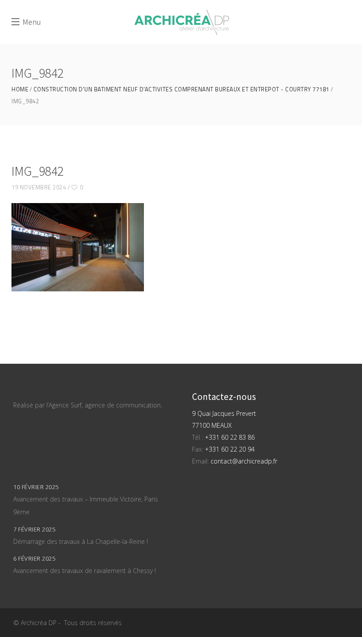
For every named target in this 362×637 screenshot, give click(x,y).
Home (19, 89)
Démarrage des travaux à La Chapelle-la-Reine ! (80, 541)
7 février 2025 (34, 529)
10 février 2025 (36, 487)
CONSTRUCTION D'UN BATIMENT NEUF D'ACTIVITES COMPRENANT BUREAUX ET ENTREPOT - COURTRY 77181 (181, 89)
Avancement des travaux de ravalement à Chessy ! (84, 570)
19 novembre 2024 (38, 187)
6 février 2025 (34, 558)
